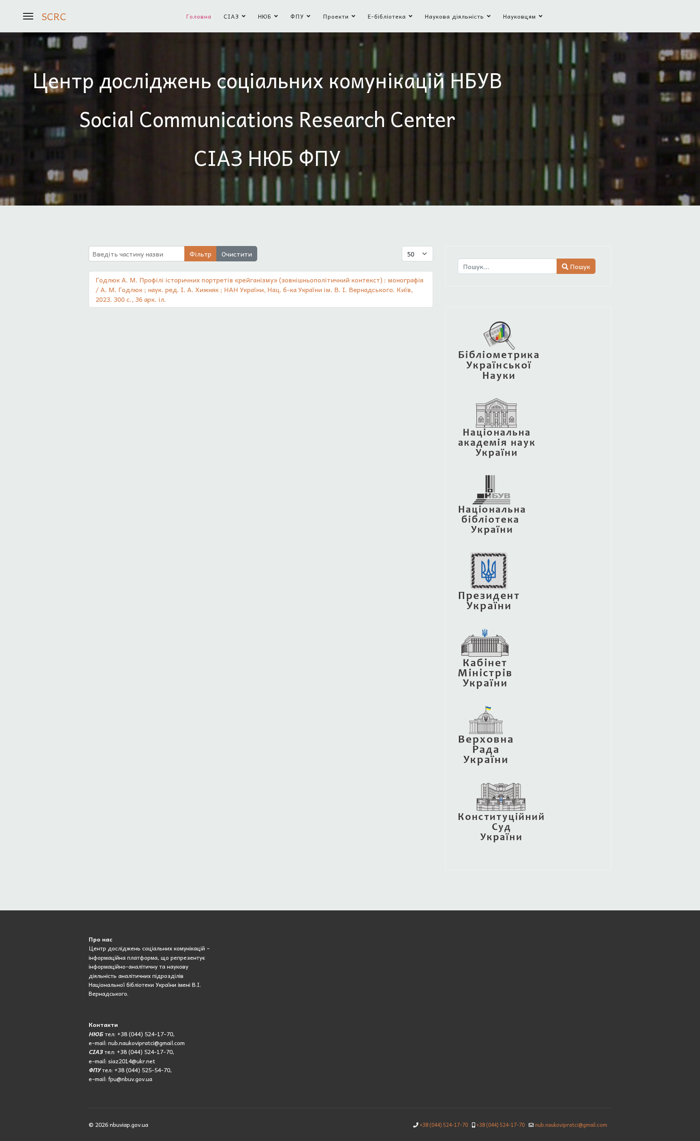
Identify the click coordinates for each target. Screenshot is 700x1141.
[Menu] (28, 16)
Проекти (336, 16)
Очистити (237, 253)
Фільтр (200, 253)
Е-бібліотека (387, 16)
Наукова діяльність (454, 16)
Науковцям (519, 16)
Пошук (579, 266)
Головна (198, 16)
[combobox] (507, 266)
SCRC (53, 16)
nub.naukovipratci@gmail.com (571, 1125)
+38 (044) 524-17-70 (444, 1125)
